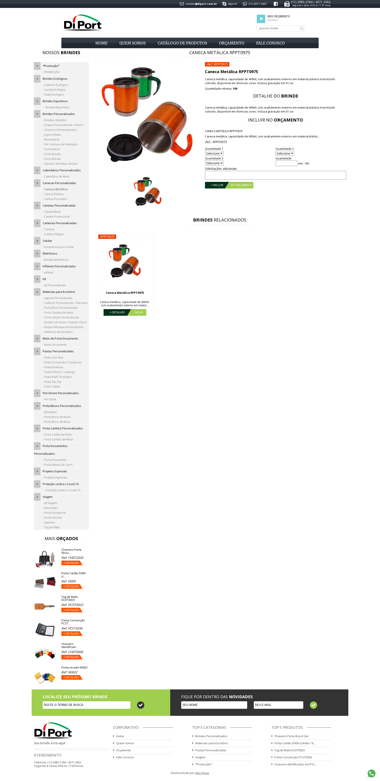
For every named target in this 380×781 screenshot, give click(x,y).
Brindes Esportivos (55, 101)
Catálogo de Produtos (182, 43)
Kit (44, 279)
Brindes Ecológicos (55, 79)
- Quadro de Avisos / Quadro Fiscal (64, 322)
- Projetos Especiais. (55, 477)
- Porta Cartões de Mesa (58, 439)
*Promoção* (51, 66)
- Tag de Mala (51, 527)
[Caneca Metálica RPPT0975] (147, 117)
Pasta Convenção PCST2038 (293, 757)
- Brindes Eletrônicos (55, 260)
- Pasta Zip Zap (52, 382)
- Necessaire (50, 508)
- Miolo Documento (55, 345)
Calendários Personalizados (62, 170)
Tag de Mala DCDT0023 (289, 750)
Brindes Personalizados (59, 114)
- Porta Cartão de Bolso (57, 434)
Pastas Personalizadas (58, 351)
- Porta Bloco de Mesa (56, 422)
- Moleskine (50, 412)
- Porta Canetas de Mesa (58, 312)
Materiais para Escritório (59, 292)
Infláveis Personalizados (59, 266)
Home (101, 43)
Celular (47, 241)
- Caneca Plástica (53, 194)
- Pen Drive (49, 399)
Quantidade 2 (285, 148)
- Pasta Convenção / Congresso (62, 362)
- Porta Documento (54, 460)
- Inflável (48, 272)
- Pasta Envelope (53, 367)
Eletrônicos (50, 253)
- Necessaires (51, 139)
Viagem (48, 497)
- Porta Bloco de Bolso (57, 417)
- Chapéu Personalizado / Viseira (63, 125)
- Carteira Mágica (53, 234)
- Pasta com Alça (53, 357)
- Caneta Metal (51, 212)
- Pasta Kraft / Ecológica (57, 377)
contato (190, 4)
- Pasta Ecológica (53, 94)
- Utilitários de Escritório (58, 332)
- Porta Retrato (52, 159)
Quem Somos (132, 43)
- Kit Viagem (50, 503)
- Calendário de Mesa (56, 176)
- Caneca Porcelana (55, 199)
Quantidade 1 (214, 148)
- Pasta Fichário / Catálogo (59, 372)
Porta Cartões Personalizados (63, 428)
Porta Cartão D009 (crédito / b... (295, 743)
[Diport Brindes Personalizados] (83, 23)
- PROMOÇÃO (51, 72)
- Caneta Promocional (56, 216)
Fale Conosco (270, 43)
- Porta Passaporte (54, 513)
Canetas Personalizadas (59, 205)
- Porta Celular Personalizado (61, 317)
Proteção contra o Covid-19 (61, 484)
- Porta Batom (51, 149)
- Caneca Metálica (55, 189)
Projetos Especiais (55, 471)
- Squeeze (49, 522)
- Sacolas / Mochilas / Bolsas (60, 164)
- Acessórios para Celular (58, 247)
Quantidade (284, 158)
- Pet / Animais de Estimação (60, 144)
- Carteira (48, 229)
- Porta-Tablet (51, 386)
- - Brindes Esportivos (56, 107)
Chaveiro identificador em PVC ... (296, 764)
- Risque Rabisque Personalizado (63, 327)
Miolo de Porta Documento (60, 338)
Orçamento (231, 43)
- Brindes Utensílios (55, 120)
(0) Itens (279, 18)
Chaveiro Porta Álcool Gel (291, 736)
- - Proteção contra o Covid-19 (61, 490)
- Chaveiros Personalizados (60, 130)
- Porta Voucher (52, 517)
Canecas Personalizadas (59, 183)
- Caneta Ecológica (54, 90)
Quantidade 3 (214, 158)
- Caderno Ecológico (55, 85)
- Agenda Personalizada (57, 298)
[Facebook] (276, 5)
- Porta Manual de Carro (58, 465)
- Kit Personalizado (54, 285)
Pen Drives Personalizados (61, 393)
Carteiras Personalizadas (60, 223)
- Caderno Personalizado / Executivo (65, 303)
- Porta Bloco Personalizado (60, 308)
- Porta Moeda (51, 154)
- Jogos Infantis (52, 135)
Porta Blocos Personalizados (62, 406)
